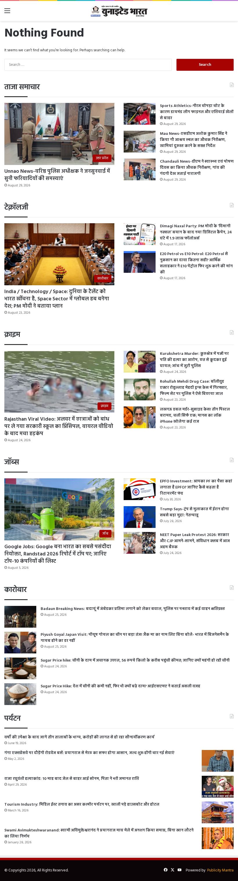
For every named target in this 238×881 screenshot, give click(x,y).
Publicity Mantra (220, 870)
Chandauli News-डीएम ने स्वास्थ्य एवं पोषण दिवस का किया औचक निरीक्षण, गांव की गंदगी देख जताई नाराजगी (197, 167)
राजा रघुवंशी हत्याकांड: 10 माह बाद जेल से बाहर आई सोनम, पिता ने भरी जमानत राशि (71, 778)
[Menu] (7, 13)
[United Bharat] (119, 11)
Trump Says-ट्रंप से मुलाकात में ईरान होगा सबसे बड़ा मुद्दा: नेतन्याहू (194, 512)
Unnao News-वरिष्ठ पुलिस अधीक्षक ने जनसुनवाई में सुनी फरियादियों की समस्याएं (57, 175)
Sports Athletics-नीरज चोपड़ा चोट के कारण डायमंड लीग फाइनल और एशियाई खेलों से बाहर (196, 112)
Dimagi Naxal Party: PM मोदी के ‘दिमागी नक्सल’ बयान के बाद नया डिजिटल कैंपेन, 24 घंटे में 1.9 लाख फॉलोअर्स (196, 232)
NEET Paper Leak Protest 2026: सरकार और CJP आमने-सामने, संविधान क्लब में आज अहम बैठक (195, 541)
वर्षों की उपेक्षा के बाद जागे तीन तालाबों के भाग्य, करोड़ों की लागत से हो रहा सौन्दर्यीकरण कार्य (79, 737)
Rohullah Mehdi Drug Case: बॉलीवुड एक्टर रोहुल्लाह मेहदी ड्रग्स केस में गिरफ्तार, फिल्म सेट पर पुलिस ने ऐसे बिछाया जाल (194, 387)
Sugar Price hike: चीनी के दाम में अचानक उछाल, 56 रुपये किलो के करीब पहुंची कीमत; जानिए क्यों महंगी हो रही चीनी (135, 660)
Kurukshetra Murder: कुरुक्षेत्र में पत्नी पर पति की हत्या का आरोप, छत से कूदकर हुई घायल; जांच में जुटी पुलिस (194, 359)
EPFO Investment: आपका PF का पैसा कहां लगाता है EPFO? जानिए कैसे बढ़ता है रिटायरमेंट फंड (196, 487)
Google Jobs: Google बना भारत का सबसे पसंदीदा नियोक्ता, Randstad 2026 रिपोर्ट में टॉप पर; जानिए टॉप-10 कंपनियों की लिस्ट (57, 554)
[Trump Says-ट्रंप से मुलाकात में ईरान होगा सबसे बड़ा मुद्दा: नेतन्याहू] (140, 517)
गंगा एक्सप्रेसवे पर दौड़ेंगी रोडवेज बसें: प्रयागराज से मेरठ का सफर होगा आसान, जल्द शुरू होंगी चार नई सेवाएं (89, 753)
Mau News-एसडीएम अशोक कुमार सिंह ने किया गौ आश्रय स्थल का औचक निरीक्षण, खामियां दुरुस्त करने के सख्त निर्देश (193, 139)
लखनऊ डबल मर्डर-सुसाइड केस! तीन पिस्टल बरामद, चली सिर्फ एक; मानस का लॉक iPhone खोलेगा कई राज (195, 415)
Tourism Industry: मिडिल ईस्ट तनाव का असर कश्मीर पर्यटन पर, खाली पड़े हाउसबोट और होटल (81, 804)
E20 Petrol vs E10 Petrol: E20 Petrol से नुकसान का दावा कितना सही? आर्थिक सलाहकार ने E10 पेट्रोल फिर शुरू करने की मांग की (196, 263)
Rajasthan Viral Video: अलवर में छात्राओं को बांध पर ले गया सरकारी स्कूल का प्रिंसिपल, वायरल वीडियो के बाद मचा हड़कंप (58, 426)
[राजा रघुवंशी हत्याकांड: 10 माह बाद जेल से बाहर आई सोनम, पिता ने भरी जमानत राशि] (218, 787)
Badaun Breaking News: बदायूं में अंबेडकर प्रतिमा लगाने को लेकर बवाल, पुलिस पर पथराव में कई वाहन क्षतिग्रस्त (133, 609)
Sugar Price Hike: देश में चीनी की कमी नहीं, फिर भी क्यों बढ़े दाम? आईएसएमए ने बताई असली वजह (120, 686)
